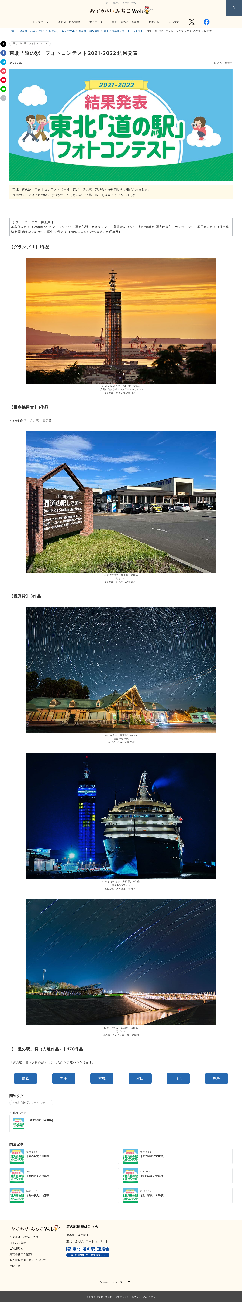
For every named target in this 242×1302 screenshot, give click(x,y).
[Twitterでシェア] (3, 44)
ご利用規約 (16, 1248)
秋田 (140, 1078)
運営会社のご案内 (20, 1254)
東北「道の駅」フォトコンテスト (30, 43)
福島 (216, 1078)
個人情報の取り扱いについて (27, 1260)
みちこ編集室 (223, 62)
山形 (178, 1078)
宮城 (102, 1078)
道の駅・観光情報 (77, 1235)
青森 (25, 1078)
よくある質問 (17, 1242)
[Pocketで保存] (3, 71)
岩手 (64, 1078)
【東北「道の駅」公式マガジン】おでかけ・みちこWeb (126, 1297)
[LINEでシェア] (3, 89)
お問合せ (15, 1265)
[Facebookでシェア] (3, 53)
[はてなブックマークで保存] (3, 62)
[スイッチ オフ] (234, 8)
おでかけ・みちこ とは (23, 1236)
